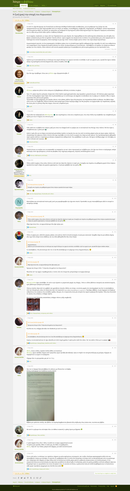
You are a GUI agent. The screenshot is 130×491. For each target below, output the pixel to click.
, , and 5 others (43, 343)
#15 (115, 318)
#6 (115, 124)
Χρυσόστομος (19, 189)
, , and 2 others (40, 52)
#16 (115, 348)
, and (34, 65)
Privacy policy (101, 486)
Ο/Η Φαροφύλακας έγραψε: (35, 184)
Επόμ (26, 20)
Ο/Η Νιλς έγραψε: (32, 262)
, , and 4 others (41, 313)
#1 (115, 23)
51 (23, 20)
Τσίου (19, 97)
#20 (115, 453)
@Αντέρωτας (49, 115)
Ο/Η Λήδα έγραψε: (33, 334)
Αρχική (16, 5)
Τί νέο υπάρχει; (33, 5)
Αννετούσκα (19, 463)
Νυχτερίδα (19, 208)
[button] (39, 5)
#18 (115, 426)
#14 (115, 279)
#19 (115, 440)
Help (108, 486)
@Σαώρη (29, 90)
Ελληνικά (17, 486)
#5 (115, 111)
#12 (115, 232)
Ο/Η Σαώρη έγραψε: (33, 242)
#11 (115, 212)
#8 (115, 160)
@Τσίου (51, 73)
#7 (115, 146)
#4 (115, 87)
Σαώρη (19, 66)
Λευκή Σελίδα (19, 267)
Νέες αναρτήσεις (17, 8)
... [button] (20, 20)
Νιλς (19, 156)
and (34, 82)
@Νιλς (29, 351)
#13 (115, 257)
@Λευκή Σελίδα (31, 282)
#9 (115, 180)
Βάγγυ (19, 436)
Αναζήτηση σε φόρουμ (29, 8)
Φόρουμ (23, 5)
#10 (115, 198)
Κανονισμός (93, 486)
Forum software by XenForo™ (65, 489)
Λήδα (19, 241)
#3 (115, 70)
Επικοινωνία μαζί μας (83, 486)
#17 (115, 366)
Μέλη (43, 5)
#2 (115, 56)
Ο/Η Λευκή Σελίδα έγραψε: (35, 322)
